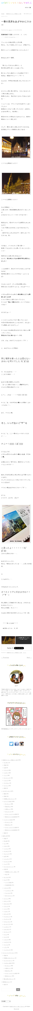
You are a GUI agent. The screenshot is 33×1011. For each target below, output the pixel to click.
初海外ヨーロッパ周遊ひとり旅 (13, 13)
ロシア (5, 880)
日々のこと (7, 804)
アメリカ (6, 944)
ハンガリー (6, 926)
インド (5, 864)
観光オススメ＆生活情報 (11, 816)
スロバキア (6, 929)
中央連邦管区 (8, 885)
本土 (6, 874)
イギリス (6, 888)
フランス (6, 770)
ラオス (5, 846)
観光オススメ (8, 976)
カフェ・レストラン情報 (11, 814)
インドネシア (7, 950)
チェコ (5, 934)
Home (2, 13)
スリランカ (6, 861)
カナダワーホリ (6, 791)
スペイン (6, 785)
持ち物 (5, 841)
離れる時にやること (8, 979)
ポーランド (6, 932)
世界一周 (5, 836)
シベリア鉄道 (8, 882)
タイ (5, 843)
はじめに (6, 762)
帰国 (5, 788)
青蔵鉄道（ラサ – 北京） (11, 871)
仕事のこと (7, 809)
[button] (27, 7)
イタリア (6, 780)
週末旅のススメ (6, 981)
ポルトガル (6, 903)
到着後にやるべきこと (9, 798)
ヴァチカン (6, 783)
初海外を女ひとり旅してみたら (17, 1006)
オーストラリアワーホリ (8, 952)
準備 (5, 765)
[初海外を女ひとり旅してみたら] (16, 3)
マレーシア (6, 853)
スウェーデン (7, 921)
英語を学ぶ (7, 806)
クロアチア (6, 942)
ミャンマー (6, 859)
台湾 (5, 856)
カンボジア (6, 851)
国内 (5, 984)
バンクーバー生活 (8, 819)
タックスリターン (8, 960)
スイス (5, 937)
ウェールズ (7, 893)
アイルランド (7, 916)
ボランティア (8, 811)
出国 (5, 767)
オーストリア (7, 778)
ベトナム (6, 848)
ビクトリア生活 (7, 801)
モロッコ (6, 901)
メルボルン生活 (7, 963)
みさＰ (10, 30)
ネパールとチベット (8, 866)
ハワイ (5, 947)
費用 (5, 793)
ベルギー (6, 772)
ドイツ (24, 652)
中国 (5, 869)
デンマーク (6, 919)
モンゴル (6, 877)
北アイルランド (9, 895)
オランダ (6, 914)
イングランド (8, 890)
